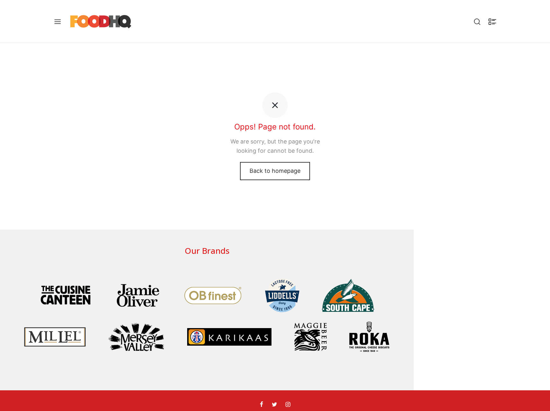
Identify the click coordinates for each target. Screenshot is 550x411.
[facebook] (261, 405)
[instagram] (288, 405)
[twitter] (274, 405)
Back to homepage (275, 170)
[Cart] (492, 22)
